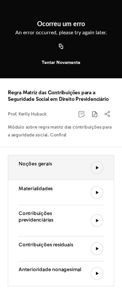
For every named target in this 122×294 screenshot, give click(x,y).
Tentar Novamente (61, 62)
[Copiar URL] (61, 46)
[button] (94, 114)
